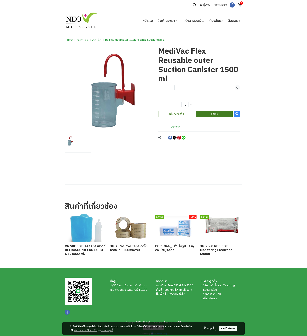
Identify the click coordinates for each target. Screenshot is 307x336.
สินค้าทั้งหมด (83, 40)
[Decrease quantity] (179, 104)
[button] (194, 5)
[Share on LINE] (183, 138)
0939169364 (87, 5)
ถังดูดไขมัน (73, 194)
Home (70, 40)
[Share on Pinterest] (179, 138)
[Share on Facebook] (170, 138)
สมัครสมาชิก (220, 5)
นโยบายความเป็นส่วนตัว (85, 330)
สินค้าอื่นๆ (97, 40)
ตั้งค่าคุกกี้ (209, 328)
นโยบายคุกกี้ (107, 330)
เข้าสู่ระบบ (205, 5)
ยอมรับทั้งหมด (228, 328)
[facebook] (232, 5)
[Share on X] (175, 138)
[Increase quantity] (191, 104)
